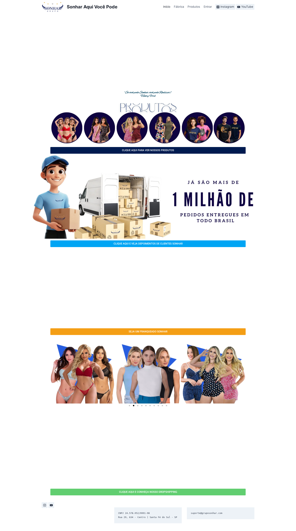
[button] (55, 371)
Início (166, 6)
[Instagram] (44, 505)
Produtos (194, 6)
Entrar (208, 6)
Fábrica (179, 6)
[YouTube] (51, 505)
